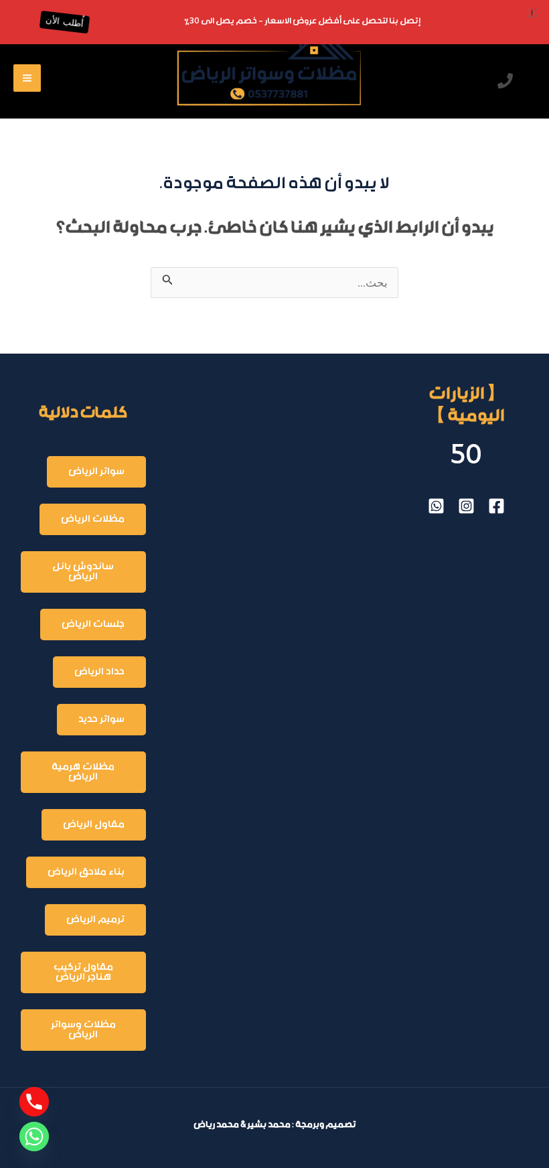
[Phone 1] (505, 80)
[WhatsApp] (436, 506)
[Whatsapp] (34, 1136)
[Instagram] (466, 506)
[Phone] (34, 1101)
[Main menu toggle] (27, 78)
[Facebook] (496, 506)
